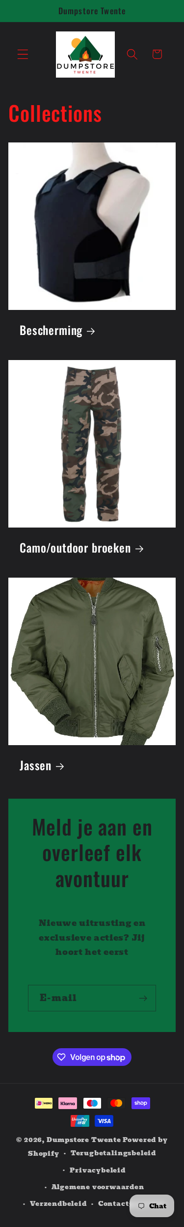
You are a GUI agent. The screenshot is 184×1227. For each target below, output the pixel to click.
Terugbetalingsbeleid (113, 1153)
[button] (22, 54)
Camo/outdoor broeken (75, 547)
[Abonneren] (143, 998)
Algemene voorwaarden (98, 1187)
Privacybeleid (97, 1170)
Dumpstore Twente (84, 1140)
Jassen (36, 765)
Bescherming (51, 330)
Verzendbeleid (58, 1204)
